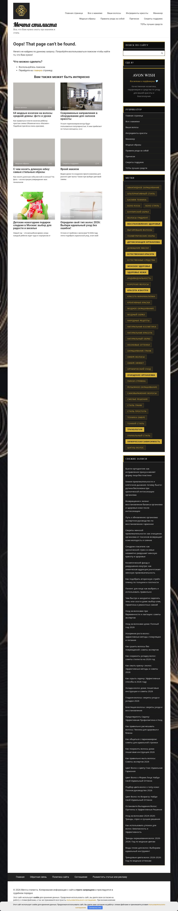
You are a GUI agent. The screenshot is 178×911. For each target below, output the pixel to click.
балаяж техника (136, 199)
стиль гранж (134, 405)
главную (37, 70)
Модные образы (87, 18)
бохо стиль (152, 205)
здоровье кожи (136, 272)
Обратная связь (38, 877)
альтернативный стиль (141, 193)
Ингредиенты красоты (137, 13)
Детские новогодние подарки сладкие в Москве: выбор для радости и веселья (32, 225)
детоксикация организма (143, 242)
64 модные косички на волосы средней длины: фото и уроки (32, 114)
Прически (134, 18)
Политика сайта (60, 877)
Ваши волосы (114, 13)
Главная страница (74, 13)
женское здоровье (138, 266)
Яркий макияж (69, 169)
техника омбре (136, 417)
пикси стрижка (136, 381)
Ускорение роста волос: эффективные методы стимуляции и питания (143, 636)
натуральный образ (138, 338)
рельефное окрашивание (142, 387)
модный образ (136, 314)
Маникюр (158, 13)
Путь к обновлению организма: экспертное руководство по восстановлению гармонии (141, 520)
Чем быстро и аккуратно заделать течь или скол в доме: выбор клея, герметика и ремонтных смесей (143, 601)
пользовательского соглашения (81, 900)
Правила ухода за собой (112, 18)
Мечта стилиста (35, 24)
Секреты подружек (153, 18)
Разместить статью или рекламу (110, 877)
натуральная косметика (141, 326)
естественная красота (140, 254)
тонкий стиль (135, 423)
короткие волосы (138, 284)
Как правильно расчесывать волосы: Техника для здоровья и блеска (142, 729)
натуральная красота (139, 332)
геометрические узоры (141, 236)
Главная (20, 877)
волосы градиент (137, 217)
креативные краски (138, 302)
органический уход (139, 369)
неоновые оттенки (138, 344)
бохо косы (133, 205)
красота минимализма (141, 296)
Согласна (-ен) (95, 908)
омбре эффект (135, 363)
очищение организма (141, 375)
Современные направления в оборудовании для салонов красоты (78, 115)
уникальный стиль (138, 435)
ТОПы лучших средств (151, 24)
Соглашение (81, 877)
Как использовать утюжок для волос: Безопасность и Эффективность (140, 828)
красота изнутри (137, 290)
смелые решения (137, 399)
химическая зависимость (143, 441)
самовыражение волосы (142, 393)
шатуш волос (135, 447)
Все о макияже (95, 13)
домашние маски (138, 248)
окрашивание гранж (139, 350)
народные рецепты (138, 320)
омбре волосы (136, 357)
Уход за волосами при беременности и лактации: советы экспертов (143, 614)
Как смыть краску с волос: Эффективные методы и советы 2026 (141, 669)
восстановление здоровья (143, 224)
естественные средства (141, 260)
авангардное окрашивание (143, 187)
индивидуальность (139, 278)
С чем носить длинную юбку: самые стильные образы (31, 170)
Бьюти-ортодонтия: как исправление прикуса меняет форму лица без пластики (140, 472)
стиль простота (136, 411)
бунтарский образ (138, 211)
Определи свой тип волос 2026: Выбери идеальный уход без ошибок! (80, 225)
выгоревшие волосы (139, 230)
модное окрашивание (140, 308)
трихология (134, 429)
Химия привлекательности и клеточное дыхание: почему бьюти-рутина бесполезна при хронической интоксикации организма (143, 488)
